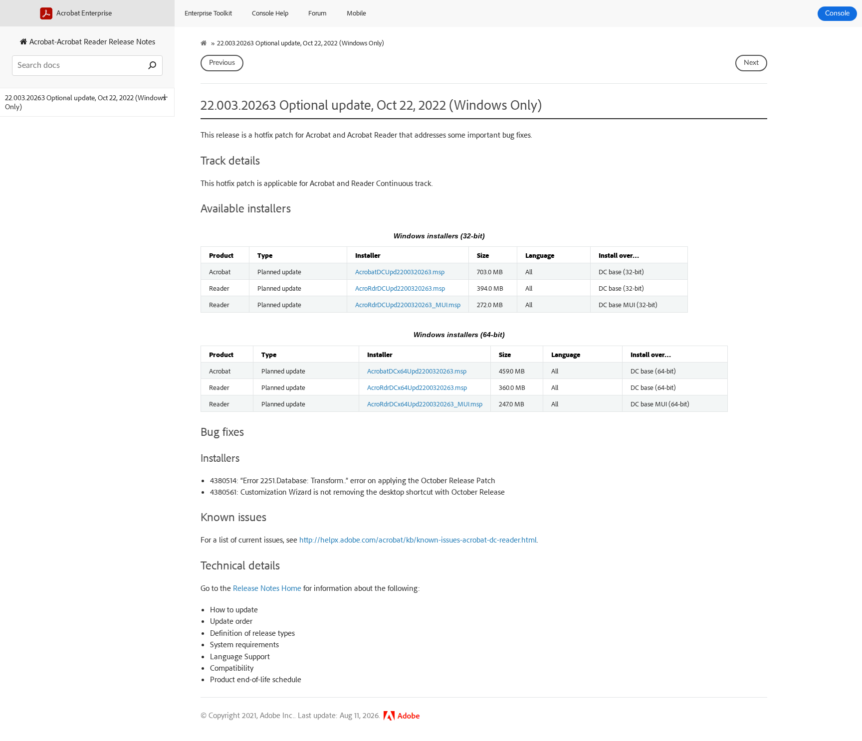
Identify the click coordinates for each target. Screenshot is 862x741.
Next (751, 62)
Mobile (356, 12)
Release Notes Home (267, 588)
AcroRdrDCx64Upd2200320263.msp (417, 386)
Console (837, 13)
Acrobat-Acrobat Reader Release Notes (91, 41)
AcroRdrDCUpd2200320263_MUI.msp (407, 304)
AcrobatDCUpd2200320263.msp (399, 271)
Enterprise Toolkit (208, 12)
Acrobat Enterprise (83, 12)
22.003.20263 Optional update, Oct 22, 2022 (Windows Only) (85, 102)
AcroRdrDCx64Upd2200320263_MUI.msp (424, 403)
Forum (317, 12)
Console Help (270, 12)
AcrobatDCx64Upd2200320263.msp (416, 370)
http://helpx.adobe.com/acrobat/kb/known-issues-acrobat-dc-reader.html (418, 540)
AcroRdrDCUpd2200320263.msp (400, 287)
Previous (222, 62)
